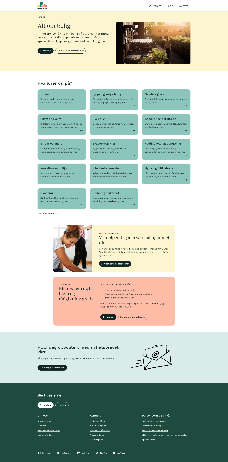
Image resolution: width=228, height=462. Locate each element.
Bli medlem (46, 50)
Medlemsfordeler (45, 435)
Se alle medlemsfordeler (70, 50)
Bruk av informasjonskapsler (155, 421)
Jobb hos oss (43, 426)
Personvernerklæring (151, 426)
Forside (41, 17)
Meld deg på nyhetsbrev (52, 367)
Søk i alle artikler (46, 213)
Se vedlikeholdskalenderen (115, 263)
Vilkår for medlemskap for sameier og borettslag (164, 435)
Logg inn (61, 405)
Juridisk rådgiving (98, 426)
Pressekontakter (97, 435)
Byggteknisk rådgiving (100, 430)
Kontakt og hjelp (97, 421)
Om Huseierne (44, 421)
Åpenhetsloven (149, 439)
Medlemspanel (96, 439)
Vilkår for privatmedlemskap (155, 430)
